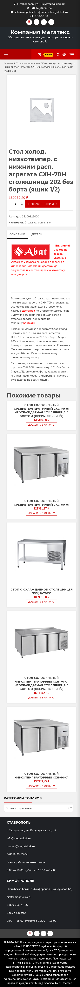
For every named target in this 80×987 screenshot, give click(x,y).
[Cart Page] (39, 54)
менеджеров (19, 274)
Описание (17, 234)
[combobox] (38, 808)
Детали (36, 234)
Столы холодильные (28, 63)
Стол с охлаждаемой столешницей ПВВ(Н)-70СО (41, 591)
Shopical (49, 982)
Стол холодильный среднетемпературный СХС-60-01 (41, 502)
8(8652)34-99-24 (41, 7)
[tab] (17, 234)
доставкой (28, 310)
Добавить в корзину (44, 204)
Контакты (29, 322)
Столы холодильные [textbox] (37, 808)
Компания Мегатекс (40, 32)
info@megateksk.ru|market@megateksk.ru (41, 12)
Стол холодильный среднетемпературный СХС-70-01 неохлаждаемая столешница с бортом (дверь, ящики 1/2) (41, 410)
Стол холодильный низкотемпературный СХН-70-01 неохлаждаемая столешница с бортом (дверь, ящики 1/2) (42, 683)
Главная (8, 63)
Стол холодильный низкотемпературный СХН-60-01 (41, 775)
